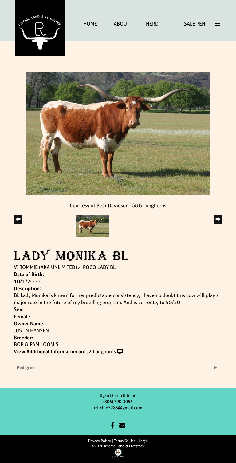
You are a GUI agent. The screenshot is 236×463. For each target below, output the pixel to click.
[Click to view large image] (118, 132)
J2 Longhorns (101, 351)
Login (143, 440)
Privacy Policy (99, 440)
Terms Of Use (125, 440)
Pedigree (26, 367)
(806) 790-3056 (118, 401)
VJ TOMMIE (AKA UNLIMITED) (45, 267)
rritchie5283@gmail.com (118, 407)
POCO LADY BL (99, 267)
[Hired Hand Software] (118, 455)
